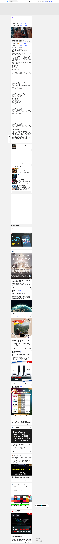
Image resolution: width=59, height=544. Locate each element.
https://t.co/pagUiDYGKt (23, 23)
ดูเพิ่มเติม (16, 345)
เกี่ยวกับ (37, 539)
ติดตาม (20, 290)
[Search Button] (10, 1)
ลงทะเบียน (50, 1)
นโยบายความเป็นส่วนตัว (39, 541)
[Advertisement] (29, 9)
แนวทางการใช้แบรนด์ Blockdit (39, 542)
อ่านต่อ (29, 230)
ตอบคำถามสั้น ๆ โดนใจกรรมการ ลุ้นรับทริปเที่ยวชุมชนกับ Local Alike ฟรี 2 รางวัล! (20, 341)
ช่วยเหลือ (39, 539)
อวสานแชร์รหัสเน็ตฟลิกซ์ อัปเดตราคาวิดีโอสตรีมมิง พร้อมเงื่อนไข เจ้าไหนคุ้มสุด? (21, 416)
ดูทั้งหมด (21, 191)
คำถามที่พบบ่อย (43, 539)
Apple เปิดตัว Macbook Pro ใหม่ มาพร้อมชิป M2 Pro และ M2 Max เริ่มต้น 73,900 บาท (21, 535)
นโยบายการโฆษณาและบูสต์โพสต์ (40, 540)
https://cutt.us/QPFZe (23, 43)
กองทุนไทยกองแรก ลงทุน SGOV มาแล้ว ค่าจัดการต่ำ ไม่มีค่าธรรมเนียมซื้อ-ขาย (21, 281)
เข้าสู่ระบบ (45, 1)
